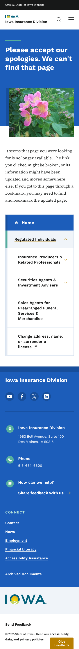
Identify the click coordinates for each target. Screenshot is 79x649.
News (10, 532)
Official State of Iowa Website (25, 4)
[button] (62, 643)
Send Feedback (18, 624)
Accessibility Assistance (26, 558)
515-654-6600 (30, 465)
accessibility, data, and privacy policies (37, 637)
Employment (16, 540)
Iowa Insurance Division (26, 22)
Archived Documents (23, 574)
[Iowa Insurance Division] (16, 17)
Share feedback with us (41, 493)
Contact (12, 523)
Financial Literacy (20, 549)
